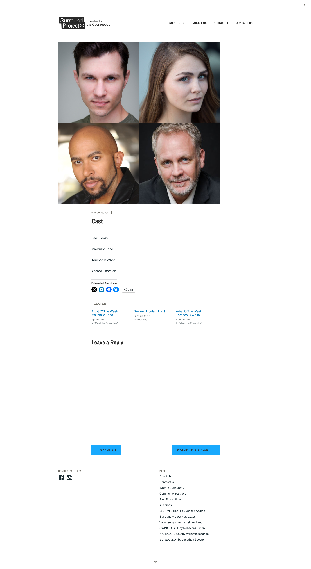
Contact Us (244, 23)
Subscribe (221, 23)
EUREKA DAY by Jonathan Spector (182, 539)
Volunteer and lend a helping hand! (181, 522)
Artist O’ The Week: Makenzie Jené (105, 313)
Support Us (177, 23)
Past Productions (170, 499)
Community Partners (172, 493)
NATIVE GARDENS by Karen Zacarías (184, 533)
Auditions (165, 505)
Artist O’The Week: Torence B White (189, 313)
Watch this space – (194, 449)
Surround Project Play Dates (177, 516)
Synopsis (108, 449)
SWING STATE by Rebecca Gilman (182, 528)
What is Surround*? (171, 487)
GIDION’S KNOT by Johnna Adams (182, 510)
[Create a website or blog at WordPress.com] (155, 562)
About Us (200, 23)
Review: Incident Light (149, 311)
